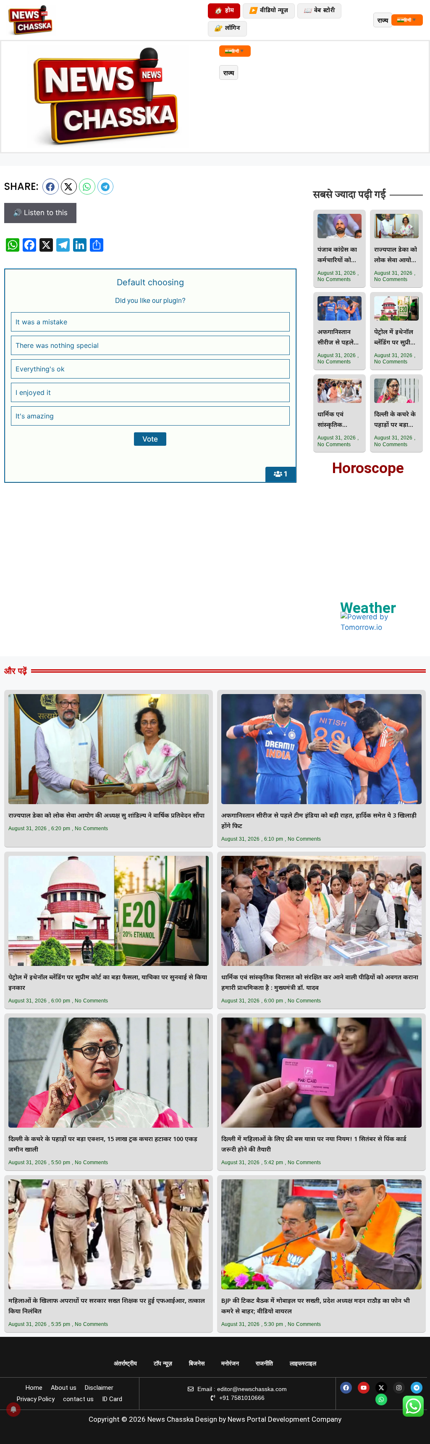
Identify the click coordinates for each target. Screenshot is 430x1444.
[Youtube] (364, 1388)
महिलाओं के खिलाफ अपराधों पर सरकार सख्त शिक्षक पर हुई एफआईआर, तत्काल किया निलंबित (106, 1306)
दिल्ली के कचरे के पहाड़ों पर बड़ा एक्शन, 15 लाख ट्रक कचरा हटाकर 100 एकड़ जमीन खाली (395, 421)
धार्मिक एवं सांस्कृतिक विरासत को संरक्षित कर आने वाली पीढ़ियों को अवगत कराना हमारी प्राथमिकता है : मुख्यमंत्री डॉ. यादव (338, 421)
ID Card (112, 1399)
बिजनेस (197, 1363)
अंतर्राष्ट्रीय (125, 1363)
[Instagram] (399, 1388)
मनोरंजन (230, 1363)
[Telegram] (416, 1388)
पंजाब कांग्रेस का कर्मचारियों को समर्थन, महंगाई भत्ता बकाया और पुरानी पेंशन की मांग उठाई (337, 256)
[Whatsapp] (381, 1399)
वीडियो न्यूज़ (268, 11)
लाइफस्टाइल (303, 1363)
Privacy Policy (36, 1399)
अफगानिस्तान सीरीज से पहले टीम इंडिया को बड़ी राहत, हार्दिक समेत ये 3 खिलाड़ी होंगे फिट (339, 338)
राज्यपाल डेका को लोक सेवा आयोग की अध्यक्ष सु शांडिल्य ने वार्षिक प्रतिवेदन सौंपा (395, 256)
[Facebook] (346, 1388)
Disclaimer (99, 1387)
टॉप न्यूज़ (163, 1363)
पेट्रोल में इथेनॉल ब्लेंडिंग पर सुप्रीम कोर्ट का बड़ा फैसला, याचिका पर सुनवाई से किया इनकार (394, 338)
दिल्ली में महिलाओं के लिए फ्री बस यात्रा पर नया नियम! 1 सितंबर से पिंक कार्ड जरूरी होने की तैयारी (313, 1145)
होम (224, 11)
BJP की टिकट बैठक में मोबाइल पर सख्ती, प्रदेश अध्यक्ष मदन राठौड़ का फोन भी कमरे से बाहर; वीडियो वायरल (315, 1306)
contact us (78, 1399)
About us (63, 1387)
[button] (50, 187)
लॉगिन (227, 29)
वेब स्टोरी (319, 11)
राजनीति (264, 1363)
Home (34, 1387)
